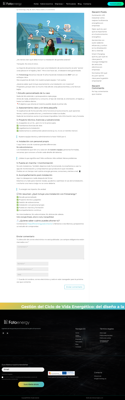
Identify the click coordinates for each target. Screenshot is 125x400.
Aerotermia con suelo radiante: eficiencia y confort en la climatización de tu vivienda (99, 45)
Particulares (71, 4)
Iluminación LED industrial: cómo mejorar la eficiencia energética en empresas (100, 20)
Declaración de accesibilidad (104, 341)
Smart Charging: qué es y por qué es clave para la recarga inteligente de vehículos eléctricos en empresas (99, 62)
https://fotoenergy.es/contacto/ (39, 224)
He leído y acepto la (19, 378)
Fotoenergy (22, 9)
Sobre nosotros (46, 4)
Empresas (59, 4)
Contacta (87, 4)
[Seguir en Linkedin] (7, 333)
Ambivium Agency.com (97, 397)
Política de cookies (105, 338)
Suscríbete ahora (31, 384)
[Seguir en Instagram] (3, 333)
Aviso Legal (103, 333)
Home (36, 4)
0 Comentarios (50, 9)
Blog (80, 4)
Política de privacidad (106, 335)
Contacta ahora (115, 4)
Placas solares (40, 9)
